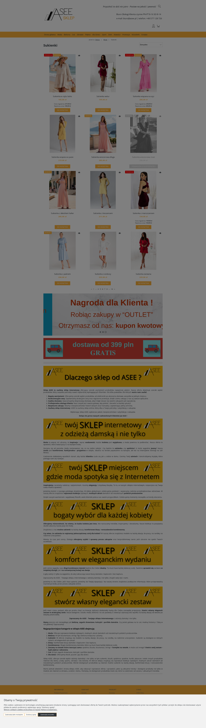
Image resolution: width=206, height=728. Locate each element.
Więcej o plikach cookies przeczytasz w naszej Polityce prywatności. (30, 709)
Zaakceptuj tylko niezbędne (14, 714)
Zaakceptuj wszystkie (47, 714)
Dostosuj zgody (31, 714)
